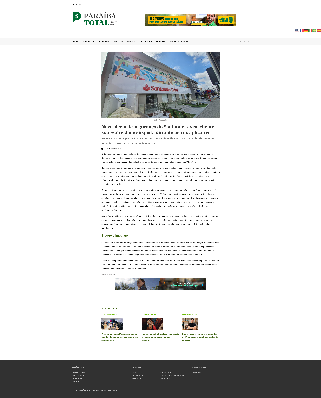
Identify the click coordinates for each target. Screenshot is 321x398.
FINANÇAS (146, 41)
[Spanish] (319, 30)
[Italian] (310, 30)
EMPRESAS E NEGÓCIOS (125, 41)
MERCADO (161, 41)
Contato (75, 381)
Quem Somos (78, 375)
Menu (74, 4)
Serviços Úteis (78, 372)
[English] (297, 30)
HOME (76, 41)
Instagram (196, 372)
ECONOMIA (103, 41)
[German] (306, 30)
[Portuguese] (314, 30)
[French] (302, 30)
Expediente (77, 378)
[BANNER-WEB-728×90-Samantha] (160, 284)
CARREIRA (88, 41)
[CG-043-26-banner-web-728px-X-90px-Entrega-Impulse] (190, 20)
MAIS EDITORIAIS (178, 41)
